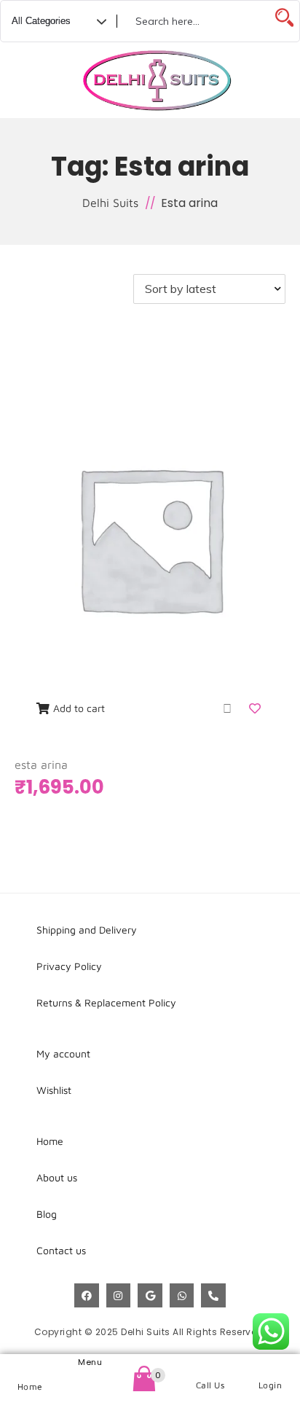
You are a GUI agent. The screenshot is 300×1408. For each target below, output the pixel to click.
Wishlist (53, 1090)
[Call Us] (210, 1366)
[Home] (30, 1367)
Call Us (210, 1385)
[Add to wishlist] (256, 708)
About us (56, 1177)
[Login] (269, 1366)
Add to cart (79, 708)
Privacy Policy (69, 966)
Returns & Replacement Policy (106, 1002)
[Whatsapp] (182, 1295)
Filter (56, 289)
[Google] (150, 1295)
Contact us (61, 1250)
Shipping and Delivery (86, 929)
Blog (46, 1214)
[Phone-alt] (213, 1295)
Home (30, 1386)
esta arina (41, 764)
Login (270, 1385)
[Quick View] (227, 708)
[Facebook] (86, 1295)
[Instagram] (118, 1295)
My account (63, 1053)
